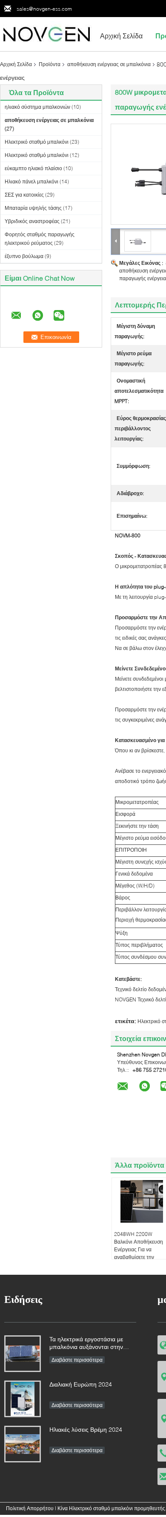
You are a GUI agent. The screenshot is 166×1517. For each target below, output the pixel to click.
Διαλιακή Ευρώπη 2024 (80, 1384)
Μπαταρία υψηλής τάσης (33, 208)
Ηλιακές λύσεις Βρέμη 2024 (85, 1429)
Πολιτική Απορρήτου (30, 1508)
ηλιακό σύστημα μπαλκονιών (37, 107)
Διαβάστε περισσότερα (77, 1360)
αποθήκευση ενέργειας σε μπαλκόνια (109, 64)
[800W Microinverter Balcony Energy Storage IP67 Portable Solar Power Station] (137, 241)
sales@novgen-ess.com (44, 9)
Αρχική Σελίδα (121, 36)
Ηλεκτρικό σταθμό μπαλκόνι (37, 142)
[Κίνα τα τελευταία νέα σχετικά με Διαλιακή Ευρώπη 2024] (23, 1399)
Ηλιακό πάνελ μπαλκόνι (31, 181)
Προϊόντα (49, 64)
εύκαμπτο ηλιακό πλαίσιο (33, 168)
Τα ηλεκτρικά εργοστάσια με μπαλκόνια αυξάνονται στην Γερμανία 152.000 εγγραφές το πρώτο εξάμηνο (90, 1343)
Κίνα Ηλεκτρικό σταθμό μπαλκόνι (95, 1508)
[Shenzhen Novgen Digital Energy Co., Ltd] (47, 33)
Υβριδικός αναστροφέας (32, 221)
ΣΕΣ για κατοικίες (24, 194)
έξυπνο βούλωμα (24, 256)
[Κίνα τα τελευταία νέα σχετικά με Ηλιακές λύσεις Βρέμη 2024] (23, 1444)
